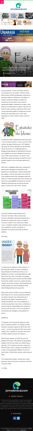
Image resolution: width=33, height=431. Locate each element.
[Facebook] (14, 418)
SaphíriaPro (23, 430)
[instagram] (18, 418)
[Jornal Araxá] (18, 2)
